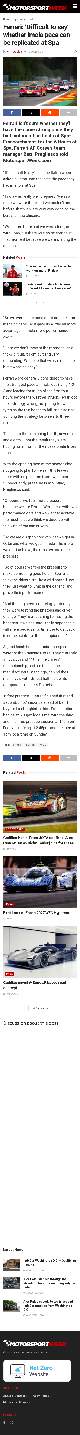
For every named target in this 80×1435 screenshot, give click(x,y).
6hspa (17, 744)
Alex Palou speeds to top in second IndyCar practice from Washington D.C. (48, 1305)
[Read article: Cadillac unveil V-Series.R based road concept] (40, 952)
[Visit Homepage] (35, 6)
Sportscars (20, 19)
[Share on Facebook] (12, 112)
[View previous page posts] (36, 303)
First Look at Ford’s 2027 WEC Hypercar (36, 913)
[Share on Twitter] (31, 112)
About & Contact (14, 1395)
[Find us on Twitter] (11, 1422)
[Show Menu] (75, 6)
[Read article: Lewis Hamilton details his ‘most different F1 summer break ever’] (12, 289)
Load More (40, 1008)
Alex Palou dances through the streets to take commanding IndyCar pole (49, 1283)
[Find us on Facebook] (4, 1423)
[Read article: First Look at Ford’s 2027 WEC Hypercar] (40, 882)
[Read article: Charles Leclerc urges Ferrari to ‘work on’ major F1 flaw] (12, 271)
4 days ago (11, 919)
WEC (32, 19)
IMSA (9, 904)
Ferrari (30, 744)
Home (6, 19)
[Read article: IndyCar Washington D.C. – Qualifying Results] (11, 1265)
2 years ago (36, 51)
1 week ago (11, 994)
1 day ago (11, 849)
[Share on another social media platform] (68, 112)
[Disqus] (40, 1082)
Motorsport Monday (16, 1402)
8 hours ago (35, 275)
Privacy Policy (39, 1395)
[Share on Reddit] (50, 112)
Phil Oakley (14, 51)
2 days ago (34, 293)
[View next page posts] (44, 303)
